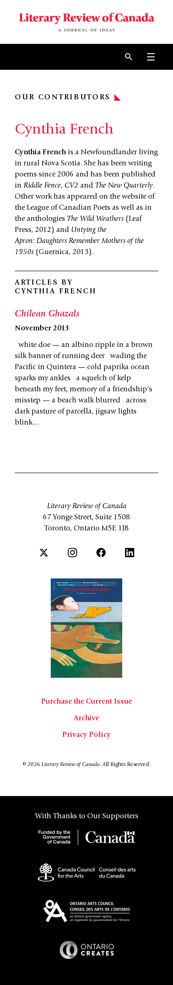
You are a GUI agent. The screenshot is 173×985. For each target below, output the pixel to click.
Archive (86, 718)
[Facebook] (101, 552)
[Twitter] (43, 552)
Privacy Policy (86, 735)
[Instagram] (72, 552)
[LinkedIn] (129, 552)
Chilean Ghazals (47, 314)
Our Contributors (63, 97)
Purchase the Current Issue (86, 701)
